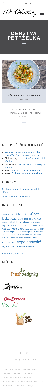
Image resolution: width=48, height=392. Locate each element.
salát (4, 234)
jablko (11, 222)
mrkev (39, 225)
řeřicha (31, 246)
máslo (8, 229)
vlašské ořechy (14, 246)
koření (30, 222)
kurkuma (12, 225)
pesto (3, 232)
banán (4, 214)
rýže (41, 231)
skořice (26, 234)
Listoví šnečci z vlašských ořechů (22, 155)
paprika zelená (34, 229)
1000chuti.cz (19, 385)
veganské (9, 241)
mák (4, 228)
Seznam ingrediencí (12, 253)
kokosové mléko (21, 222)
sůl (12, 237)
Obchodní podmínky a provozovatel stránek (20, 191)
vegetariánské (29, 241)
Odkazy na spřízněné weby (16, 196)
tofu (29, 238)
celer (20, 218)
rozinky (37, 231)
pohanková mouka (20, 231)
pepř (42, 228)
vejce (5, 246)
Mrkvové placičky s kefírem (26, 170)
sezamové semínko (15, 234)
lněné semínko (22, 226)
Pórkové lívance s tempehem (27, 173)
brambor (13, 219)
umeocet (34, 237)
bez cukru (11, 214)
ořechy (27, 229)
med (34, 226)
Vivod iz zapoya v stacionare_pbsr (23, 152)
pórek (30, 231)
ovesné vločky (17, 228)
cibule (25, 218)
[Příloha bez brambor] (24, 74)
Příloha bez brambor (24, 95)
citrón (32, 218)
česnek (25, 246)
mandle (29, 226)
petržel (9, 231)
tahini (15, 237)
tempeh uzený (23, 238)
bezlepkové (24, 213)
